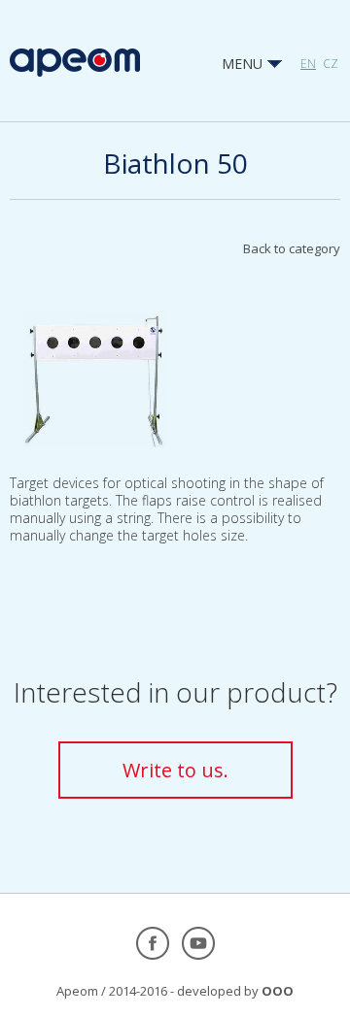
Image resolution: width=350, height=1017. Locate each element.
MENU (244, 63)
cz (330, 63)
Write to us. (175, 770)
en (308, 63)
